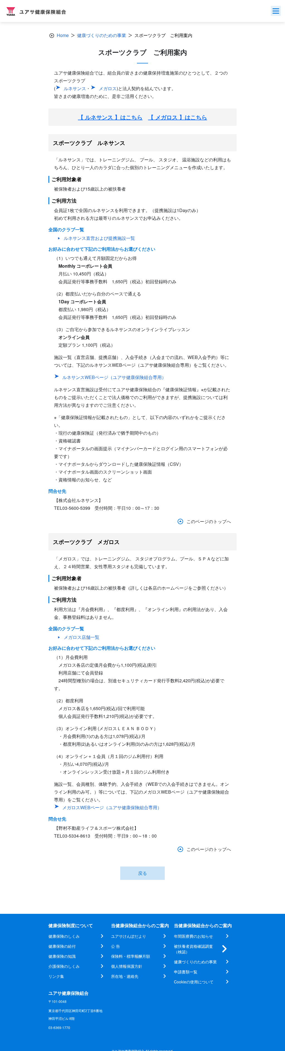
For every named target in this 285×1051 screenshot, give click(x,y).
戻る (142, 873)
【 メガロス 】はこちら (177, 117)
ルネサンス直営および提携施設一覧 (99, 238)
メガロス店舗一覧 (81, 637)
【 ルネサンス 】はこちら (110, 117)
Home (63, 35)
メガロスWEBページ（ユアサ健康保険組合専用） (112, 807)
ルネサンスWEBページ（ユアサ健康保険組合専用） (114, 377)
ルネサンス (75, 88)
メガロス (108, 88)
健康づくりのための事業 (101, 35)
